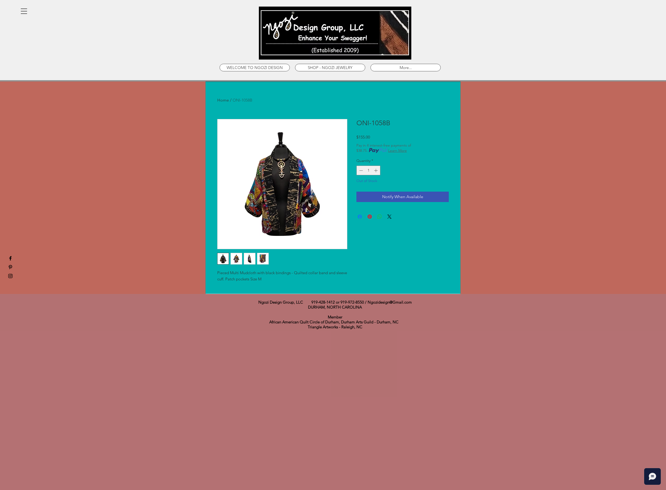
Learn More (397, 150)
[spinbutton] (368, 170)
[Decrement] (360, 170)
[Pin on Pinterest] (370, 216)
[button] (24, 11)
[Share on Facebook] (360, 216)
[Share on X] (389, 216)
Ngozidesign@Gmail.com (390, 302)
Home (223, 100)
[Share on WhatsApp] (379, 216)
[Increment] (376, 170)
